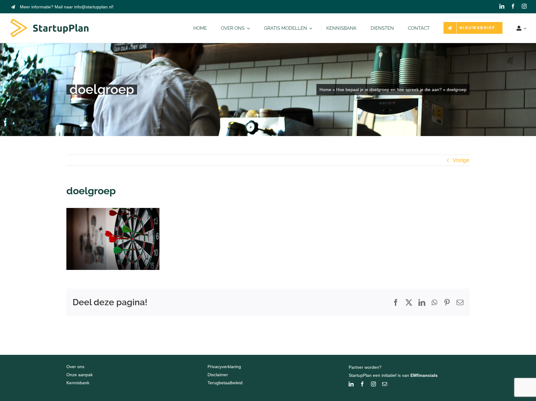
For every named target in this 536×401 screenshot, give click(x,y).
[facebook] (513, 6)
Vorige (461, 160)
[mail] (384, 383)
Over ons (75, 366)
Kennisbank (77, 382)
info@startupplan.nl (93, 6)
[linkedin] (501, 6)
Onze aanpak (79, 374)
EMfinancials (424, 375)
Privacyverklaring (224, 366)
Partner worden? (365, 367)
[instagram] (524, 6)
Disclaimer (218, 374)
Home (325, 89)
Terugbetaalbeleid (225, 382)
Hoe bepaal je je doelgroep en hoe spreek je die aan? (389, 89)
